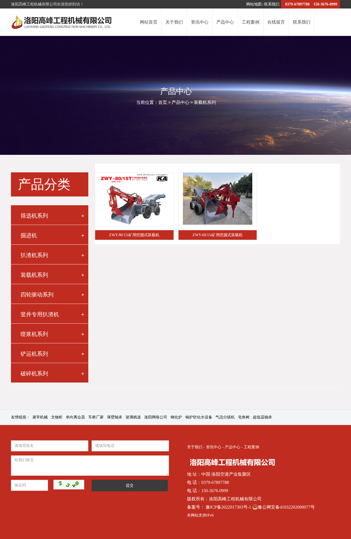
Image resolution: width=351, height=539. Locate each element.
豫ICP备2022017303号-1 (229, 507)
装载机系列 (205, 102)
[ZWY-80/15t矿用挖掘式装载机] (134, 201)
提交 (130, 485)
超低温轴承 (262, 417)
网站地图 (254, 4)
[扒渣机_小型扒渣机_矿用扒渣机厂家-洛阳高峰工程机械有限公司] (62, 22)
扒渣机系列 (52, 255)
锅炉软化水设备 (198, 417)
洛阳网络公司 (155, 417)
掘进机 (52, 235)
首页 (162, 102)
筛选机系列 (52, 216)
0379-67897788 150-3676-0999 (311, 4)
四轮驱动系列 (52, 295)
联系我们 (271, 4)
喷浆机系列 (52, 334)
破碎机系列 (52, 373)
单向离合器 (75, 417)
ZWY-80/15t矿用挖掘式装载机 (134, 235)
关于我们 (194, 447)
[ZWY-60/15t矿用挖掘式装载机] (218, 201)
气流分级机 (225, 417)
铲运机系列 (52, 354)
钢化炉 (176, 417)
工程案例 (251, 447)
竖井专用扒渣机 (52, 314)
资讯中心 (213, 447)
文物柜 (57, 417)
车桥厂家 (96, 417)
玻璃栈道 (133, 417)
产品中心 (180, 102)
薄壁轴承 (114, 417)
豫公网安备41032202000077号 (286, 507)
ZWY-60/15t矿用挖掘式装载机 (218, 235)
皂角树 (244, 417)
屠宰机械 (40, 417)
